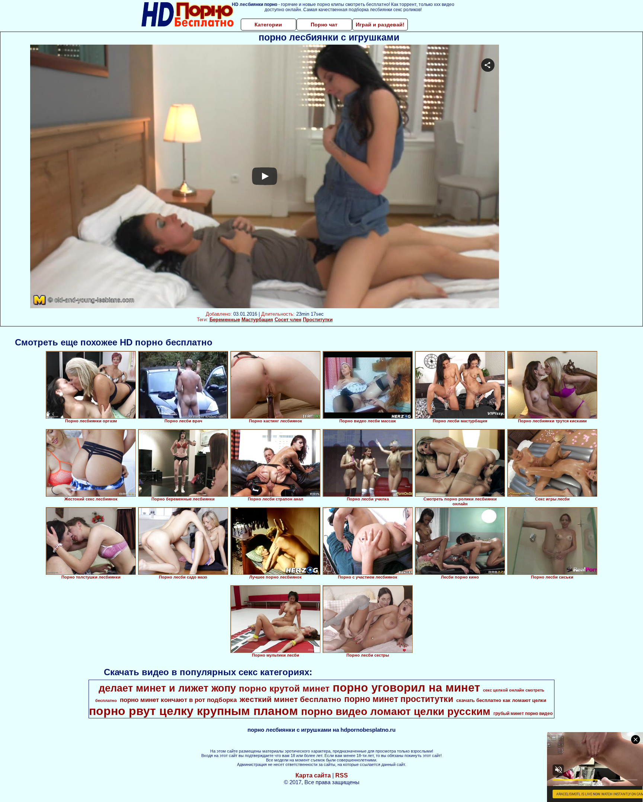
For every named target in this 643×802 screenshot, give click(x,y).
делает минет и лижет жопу (167, 688)
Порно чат (324, 25)
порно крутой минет (284, 688)
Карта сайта (313, 775)
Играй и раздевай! (380, 25)
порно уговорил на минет (406, 687)
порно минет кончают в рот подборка (178, 699)
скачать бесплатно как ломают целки (501, 700)
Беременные (224, 319)
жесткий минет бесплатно (290, 699)
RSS (341, 775)
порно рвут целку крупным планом (193, 711)
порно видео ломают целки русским (395, 711)
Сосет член (288, 319)
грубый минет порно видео (523, 713)
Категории (268, 25)
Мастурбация (257, 319)
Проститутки (318, 319)
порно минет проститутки (398, 699)
